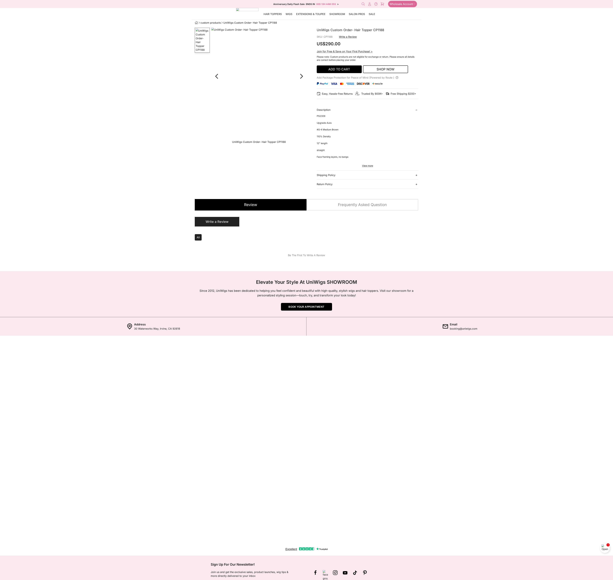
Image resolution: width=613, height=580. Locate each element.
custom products (211, 22)
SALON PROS (357, 14)
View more (367, 165)
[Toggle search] (363, 4)
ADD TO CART (339, 69)
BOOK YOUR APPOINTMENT (306, 306)
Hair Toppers (273, 14)
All (198, 237)
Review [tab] (250, 204)
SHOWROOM (337, 14)
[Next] (301, 76)
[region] (258, 86)
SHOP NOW (385, 69)
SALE (372, 14)
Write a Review (348, 36)
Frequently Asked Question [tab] (362, 204)
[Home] (196, 22)
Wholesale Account (401, 4)
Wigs (289, 14)
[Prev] (216, 76)
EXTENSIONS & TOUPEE (310, 14)
